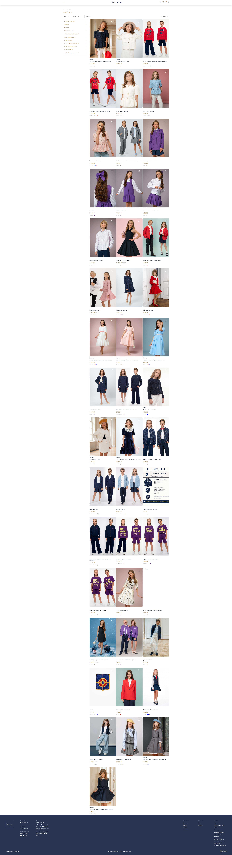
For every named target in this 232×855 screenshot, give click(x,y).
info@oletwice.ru (24, 828)
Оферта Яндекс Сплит (219, 825)
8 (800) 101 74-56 (24, 822)
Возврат (185, 825)
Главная (64, 9)
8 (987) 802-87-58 (24, 833)
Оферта (215, 823)
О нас (199, 823)
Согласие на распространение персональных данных (219, 838)
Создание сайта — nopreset (12, 851)
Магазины (185, 830)
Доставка (185, 823)
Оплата (184, 827)
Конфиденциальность (218, 830)
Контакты (200, 825)
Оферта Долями (217, 827)
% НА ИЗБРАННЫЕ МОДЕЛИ (71, 34)
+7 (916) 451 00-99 (40, 822)
